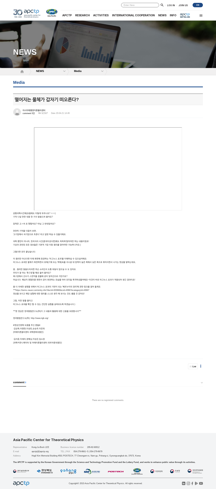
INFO (173, 15)
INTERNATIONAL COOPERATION (133, 15)
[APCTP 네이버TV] (196, 483)
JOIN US (183, 5)
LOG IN (171, 5)
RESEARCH (82, 15)
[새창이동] (50, 13)
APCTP (67, 15)
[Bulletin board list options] (201, 366)
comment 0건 (29, 113)
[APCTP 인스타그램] (188, 483)
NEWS (162, 15)
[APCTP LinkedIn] (184, 483)
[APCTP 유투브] (201, 483)
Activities (101, 15)
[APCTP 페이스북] (192, 483)
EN (197, 5)
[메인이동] (26, 15)
